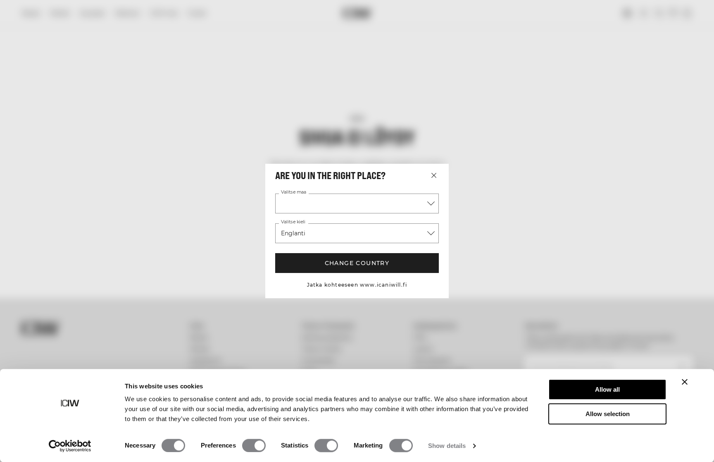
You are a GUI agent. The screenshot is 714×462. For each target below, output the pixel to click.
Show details (447, 445)
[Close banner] (685, 382)
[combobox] (357, 203)
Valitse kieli (293, 222)
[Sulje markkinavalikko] (434, 175)
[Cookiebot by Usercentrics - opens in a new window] (70, 446)
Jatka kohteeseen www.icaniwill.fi (357, 285)
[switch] (254, 445)
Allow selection (607, 413)
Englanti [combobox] (293, 233)
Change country (357, 263)
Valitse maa (293, 192)
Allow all (607, 389)
